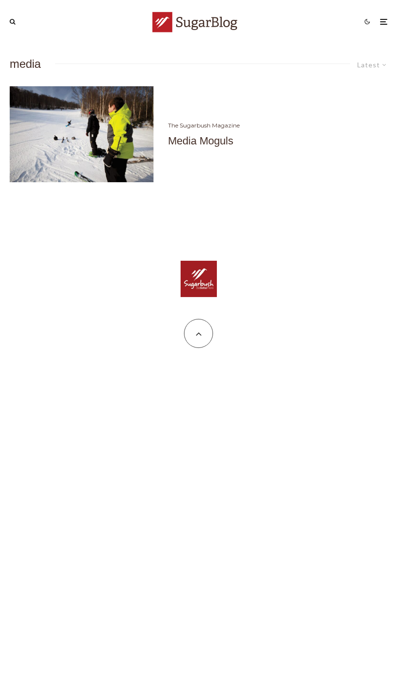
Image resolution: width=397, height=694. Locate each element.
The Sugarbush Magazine (204, 125)
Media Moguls (200, 141)
